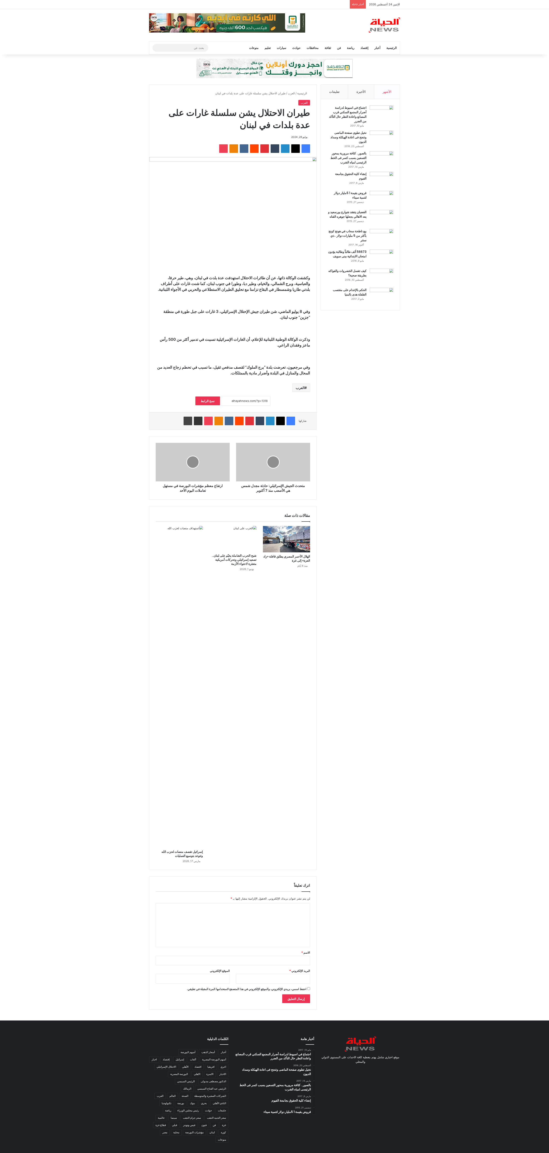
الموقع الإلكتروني (220, 970)
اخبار (154, 1059)
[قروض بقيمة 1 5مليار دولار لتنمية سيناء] (381, 199)
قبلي (174, 1125)
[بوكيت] (223, 148)
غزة (224, 1125)
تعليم (268, 48)
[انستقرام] (355, 1069)
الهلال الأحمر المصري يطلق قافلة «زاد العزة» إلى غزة (286, 558)
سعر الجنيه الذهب (216, 1117)
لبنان (212, 1132)
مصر (164, 1132)
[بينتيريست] (264, 148)
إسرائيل (180, 1059)
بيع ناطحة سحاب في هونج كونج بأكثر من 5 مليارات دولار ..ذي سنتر (348, 235)
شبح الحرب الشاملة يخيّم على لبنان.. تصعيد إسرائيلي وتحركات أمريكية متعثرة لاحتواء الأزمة (234, 559)
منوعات (254, 48)
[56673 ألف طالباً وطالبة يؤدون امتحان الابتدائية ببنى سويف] (381, 258)
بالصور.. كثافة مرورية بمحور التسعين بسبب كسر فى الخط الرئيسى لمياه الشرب (348, 157)
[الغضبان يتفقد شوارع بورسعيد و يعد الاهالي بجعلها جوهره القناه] (381, 218)
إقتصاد (364, 48)
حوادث (296, 48)
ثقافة (328, 48)
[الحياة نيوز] (384, 25)
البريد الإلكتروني (299, 970)
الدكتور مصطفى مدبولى (213, 1081)
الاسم (305, 952)
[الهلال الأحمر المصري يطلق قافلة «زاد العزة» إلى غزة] (286, 539)
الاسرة (209, 1074)
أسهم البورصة (188, 1052)
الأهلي (185, 1066)
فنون (204, 1125)
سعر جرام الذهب (192, 1117)
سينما (174, 1117)
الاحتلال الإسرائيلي (166, 1066)
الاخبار (222, 1074)
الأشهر (387, 92)
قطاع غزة (160, 1125)
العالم (172, 1095)
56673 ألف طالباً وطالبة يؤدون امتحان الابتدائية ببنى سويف (347, 254)
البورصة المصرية (179, 1074)
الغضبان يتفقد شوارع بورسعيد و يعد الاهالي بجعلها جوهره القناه (347, 214)
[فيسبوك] (306, 148)
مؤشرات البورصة (194, 1132)
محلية (176, 1132)
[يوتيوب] (360, 1069)
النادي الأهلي (219, 1103)
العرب (291, 93)
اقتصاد (198, 1066)
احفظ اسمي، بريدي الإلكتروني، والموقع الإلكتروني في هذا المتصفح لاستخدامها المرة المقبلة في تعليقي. (246, 989)
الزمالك (187, 1088)
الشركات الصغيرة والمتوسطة (210, 1095)
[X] (295, 148)
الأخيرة (361, 92)
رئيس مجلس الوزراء (188, 1110)
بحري (204, 1103)
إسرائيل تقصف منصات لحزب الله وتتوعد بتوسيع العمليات (182, 854)
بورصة (180, 1103)
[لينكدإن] (285, 148)
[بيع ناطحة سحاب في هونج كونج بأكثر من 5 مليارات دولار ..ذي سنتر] (381, 237)
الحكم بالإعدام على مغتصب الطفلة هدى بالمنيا (350, 292)
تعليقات (334, 92)
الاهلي (197, 1074)
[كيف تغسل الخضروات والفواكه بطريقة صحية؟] (381, 277)
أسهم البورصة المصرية (214, 1059)
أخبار (377, 48)
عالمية (161, 1117)
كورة (223, 1132)
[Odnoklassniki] (233, 148)
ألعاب (193, 1059)
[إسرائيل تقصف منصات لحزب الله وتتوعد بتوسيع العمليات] (179, 687)
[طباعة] (188, 421)
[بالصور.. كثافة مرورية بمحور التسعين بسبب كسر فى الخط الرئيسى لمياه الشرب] (381, 159)
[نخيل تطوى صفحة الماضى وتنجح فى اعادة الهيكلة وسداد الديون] (381, 139)
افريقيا (210, 1066)
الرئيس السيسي (186, 1081)
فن (339, 48)
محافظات (313, 48)
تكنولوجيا (166, 1103)
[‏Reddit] (254, 148)
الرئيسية (391, 48)
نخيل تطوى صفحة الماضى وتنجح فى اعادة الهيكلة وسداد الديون (348, 137)
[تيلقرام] (350, 1069)
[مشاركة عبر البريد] (198, 421)
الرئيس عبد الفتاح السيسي (211, 1088)
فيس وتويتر (189, 1125)
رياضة (350, 48)
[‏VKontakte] (244, 148)
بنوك (192, 1103)
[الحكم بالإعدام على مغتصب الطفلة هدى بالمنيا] (381, 296)
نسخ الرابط (208, 401)
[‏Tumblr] (275, 148)
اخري (223, 1066)
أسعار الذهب (208, 1052)
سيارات (281, 48)
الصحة (185, 1095)
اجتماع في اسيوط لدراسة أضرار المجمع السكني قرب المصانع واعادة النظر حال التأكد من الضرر (348, 114)
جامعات (222, 1110)
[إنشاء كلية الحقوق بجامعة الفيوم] (381, 180)
